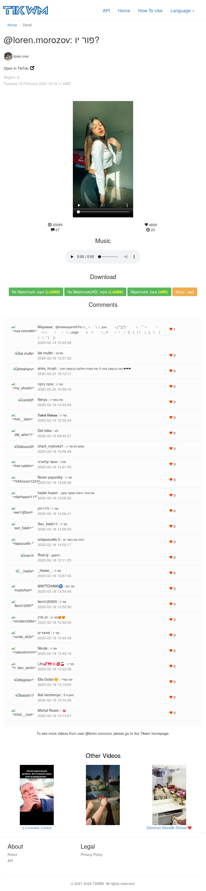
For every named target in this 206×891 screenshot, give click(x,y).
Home (124, 10)
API (106, 10)
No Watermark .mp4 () (36, 291)
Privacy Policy (91, 854)
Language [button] (181, 10)
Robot (12, 854)
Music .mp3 (185, 291)
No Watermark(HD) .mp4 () (95, 291)
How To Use (150, 10)
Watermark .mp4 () (149, 291)
